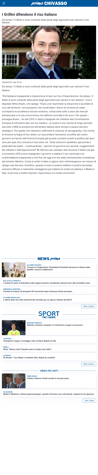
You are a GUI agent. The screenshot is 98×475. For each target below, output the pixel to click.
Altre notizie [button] (88, 306)
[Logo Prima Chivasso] (49, 3)
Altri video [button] (89, 400)
